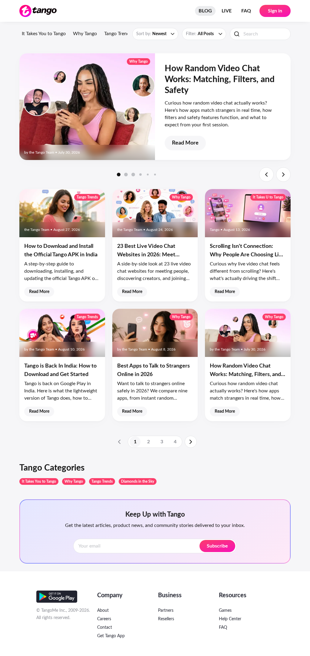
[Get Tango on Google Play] (56, 597)
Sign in (275, 10)
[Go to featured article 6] (155, 174)
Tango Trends (118, 33)
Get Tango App (111, 636)
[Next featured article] (283, 174)
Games (225, 610)
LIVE (227, 10)
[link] (119, 442)
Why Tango (85, 33)
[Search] (237, 34)
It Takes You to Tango (44, 33)
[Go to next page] (191, 442)
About (103, 610)
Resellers (166, 619)
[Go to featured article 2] (126, 174)
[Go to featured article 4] (140, 174)
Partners (165, 610)
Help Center (230, 619)
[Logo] (38, 11)
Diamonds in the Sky (137, 481)
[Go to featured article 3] (133, 174)
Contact (104, 627)
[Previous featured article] (266, 174)
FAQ (246, 10)
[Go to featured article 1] (118, 174)
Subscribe (217, 546)
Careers (104, 619)
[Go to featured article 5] (147, 174)
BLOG (205, 10)
